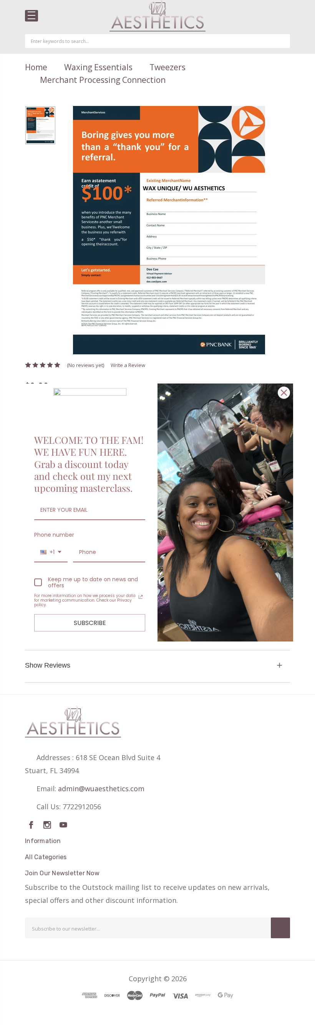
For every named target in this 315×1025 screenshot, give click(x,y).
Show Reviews (47, 665)
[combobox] (51, 552)
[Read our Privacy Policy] (140, 597)
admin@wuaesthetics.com (101, 788)
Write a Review (128, 365)
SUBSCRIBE (90, 622)
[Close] (284, 393)
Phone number (54, 535)
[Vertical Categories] (31, 15)
